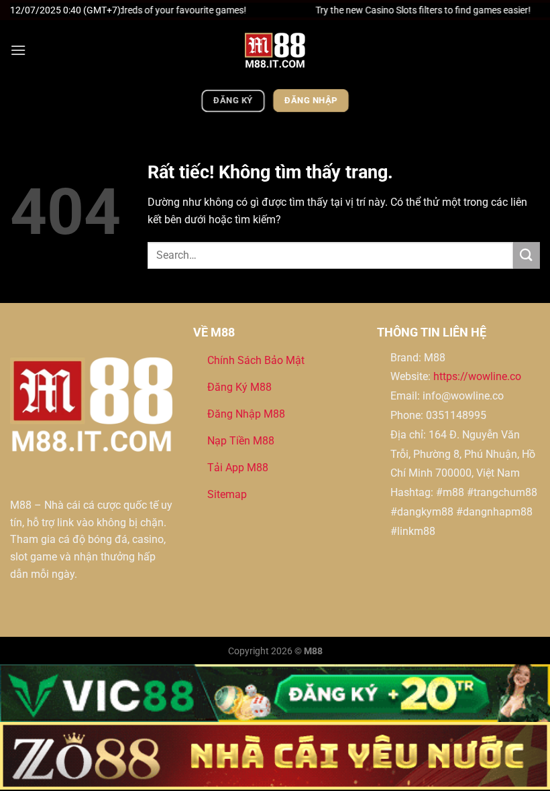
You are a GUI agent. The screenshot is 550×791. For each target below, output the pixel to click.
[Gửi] (526, 255)
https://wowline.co (477, 376)
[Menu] (18, 50)
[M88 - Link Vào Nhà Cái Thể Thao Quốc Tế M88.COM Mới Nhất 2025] (275, 50)
